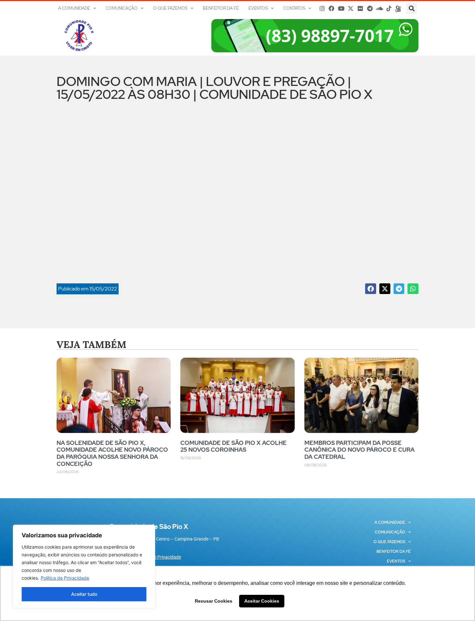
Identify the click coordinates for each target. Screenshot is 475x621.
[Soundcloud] (379, 8)
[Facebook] (331, 8)
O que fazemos (170, 8)
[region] (84, 566)
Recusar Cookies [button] (213, 601)
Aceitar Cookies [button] (261, 601)
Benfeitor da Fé (221, 8)
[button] (411, 8)
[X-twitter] (350, 8)
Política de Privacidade (65, 578)
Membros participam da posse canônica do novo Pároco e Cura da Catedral (359, 449)
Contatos (294, 8)
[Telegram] (370, 8)
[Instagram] (322, 8)
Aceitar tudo (84, 594)
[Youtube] (341, 8)
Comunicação (122, 8)
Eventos (258, 8)
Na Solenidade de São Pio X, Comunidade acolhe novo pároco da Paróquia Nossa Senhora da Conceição (112, 453)
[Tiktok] (389, 8)
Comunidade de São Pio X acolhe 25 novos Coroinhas (233, 446)
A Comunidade (74, 8)
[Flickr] (360, 8)
